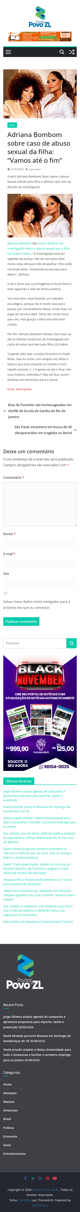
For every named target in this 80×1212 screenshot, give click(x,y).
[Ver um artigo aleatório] (72, 52)
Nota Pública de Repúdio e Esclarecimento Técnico (38, 922)
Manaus (8, 1102)
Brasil (12, 125)
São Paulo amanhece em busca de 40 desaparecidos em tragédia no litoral (43, 430)
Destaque (10, 1093)
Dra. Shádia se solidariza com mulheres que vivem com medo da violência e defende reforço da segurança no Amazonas (38, 910)
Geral (7, 1145)
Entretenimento (14, 1154)
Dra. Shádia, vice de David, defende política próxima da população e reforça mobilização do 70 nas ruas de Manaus (39, 837)
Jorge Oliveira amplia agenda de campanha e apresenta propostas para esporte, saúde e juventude (34, 795)
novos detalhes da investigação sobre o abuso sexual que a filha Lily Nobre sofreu (38, 248)
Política (8, 1128)
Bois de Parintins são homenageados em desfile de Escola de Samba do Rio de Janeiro (40, 411)
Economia (10, 1136)
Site (6, 573)
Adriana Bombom (19, 243)
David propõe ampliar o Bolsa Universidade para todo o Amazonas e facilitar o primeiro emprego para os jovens (39, 822)
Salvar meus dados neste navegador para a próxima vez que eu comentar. (36, 604)
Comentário (13, 477)
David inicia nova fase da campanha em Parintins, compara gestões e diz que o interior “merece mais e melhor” (39, 895)
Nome (9, 534)
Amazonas (10, 1110)
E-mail (9, 554)
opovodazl (34, 169)
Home (7, 1084)
